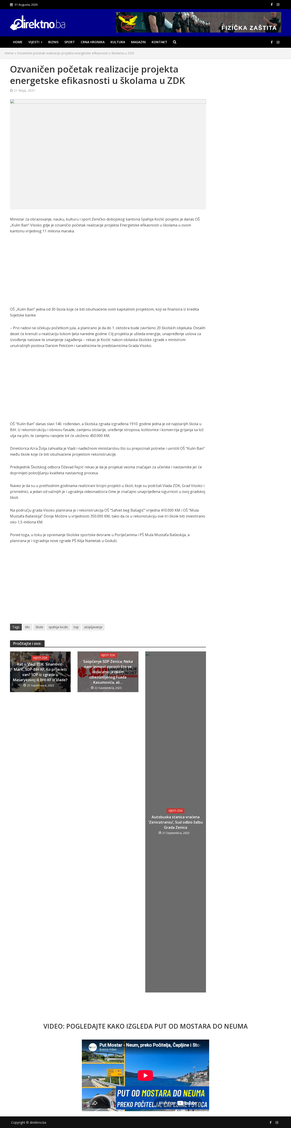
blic (27, 627)
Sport (69, 42)
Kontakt (159, 42)
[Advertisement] (108, 272)
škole (39, 627)
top (76, 627)
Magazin (138, 42)
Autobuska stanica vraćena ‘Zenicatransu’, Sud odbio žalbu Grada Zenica (175, 822)
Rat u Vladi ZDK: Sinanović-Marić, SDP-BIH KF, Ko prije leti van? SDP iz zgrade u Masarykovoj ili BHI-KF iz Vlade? (40, 672)
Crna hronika (93, 42)
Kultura (117, 42)
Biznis (53, 42)
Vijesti (33, 42)
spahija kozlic (58, 627)
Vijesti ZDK (40, 658)
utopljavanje (93, 627)
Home (18, 42)
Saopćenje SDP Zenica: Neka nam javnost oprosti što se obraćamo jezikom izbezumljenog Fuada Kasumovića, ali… (108, 672)
